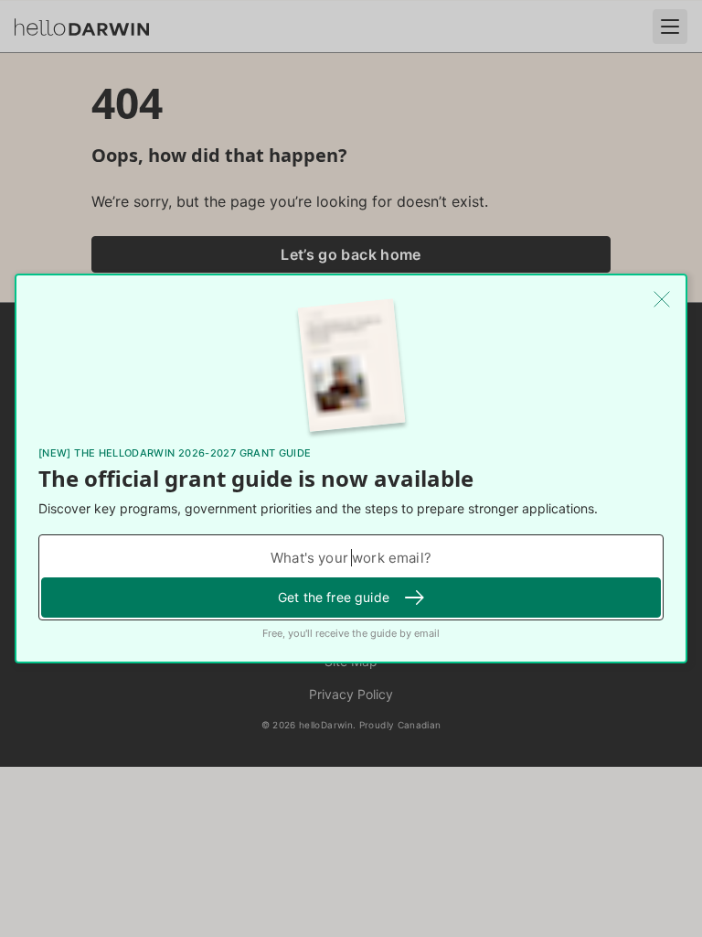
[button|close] (662, 299)
